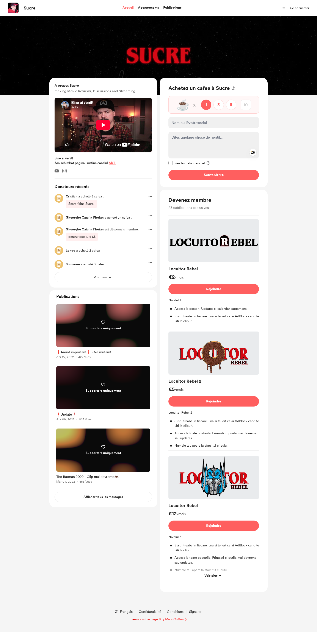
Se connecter (299, 8)
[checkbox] (186, 163)
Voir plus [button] (211, 575)
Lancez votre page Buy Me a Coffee (157, 619)
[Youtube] (57, 171)
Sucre (29, 8)
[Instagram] (64, 171)
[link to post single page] (103, 332)
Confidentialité (150, 612)
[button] (128, 7)
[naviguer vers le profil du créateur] (13, 8)
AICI (112, 163)
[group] (213, 272)
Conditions (175, 612)
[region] (214, 132)
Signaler (195, 612)
